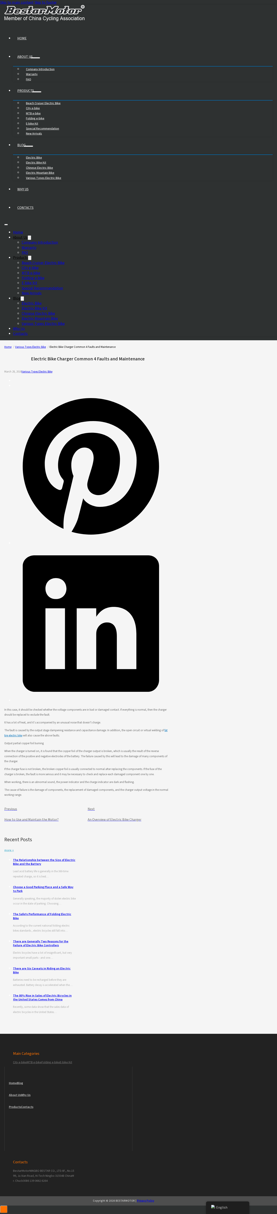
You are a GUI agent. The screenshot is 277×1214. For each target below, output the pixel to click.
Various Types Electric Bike (43, 178)
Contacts (25, 207)
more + (9, 850)
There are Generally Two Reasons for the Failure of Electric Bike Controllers (40, 943)
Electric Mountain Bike (40, 318)
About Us (25, 56)
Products (25, 90)
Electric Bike (32, 303)
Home (22, 38)
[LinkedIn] (91, 700)
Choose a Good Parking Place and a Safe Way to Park (43, 889)
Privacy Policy (145, 1201)
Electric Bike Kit (34, 308)
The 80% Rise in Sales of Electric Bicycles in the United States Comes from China (42, 998)
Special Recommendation (42, 288)
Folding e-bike (33, 278)
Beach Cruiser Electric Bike (43, 263)
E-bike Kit (29, 283)
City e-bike (30, 268)
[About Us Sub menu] (35, 57)
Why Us (23, 189)
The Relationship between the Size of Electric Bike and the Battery (44, 862)
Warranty (29, 247)
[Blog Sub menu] (28, 146)
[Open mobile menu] (6, 224)
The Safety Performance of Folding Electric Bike (42, 916)
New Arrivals (34, 133)
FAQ (28, 79)
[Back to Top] (4, 1209)
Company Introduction (40, 242)
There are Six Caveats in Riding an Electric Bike (42, 970)
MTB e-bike (31, 273)
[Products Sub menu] (36, 91)
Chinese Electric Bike (38, 313)
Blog (21, 145)
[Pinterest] (91, 543)
